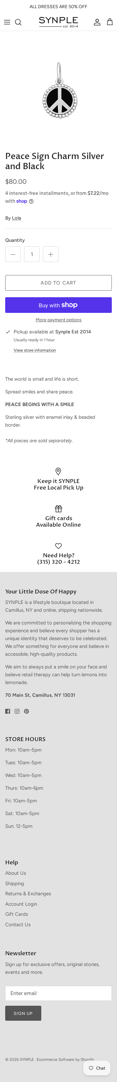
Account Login (21, 904)
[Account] (95, 22)
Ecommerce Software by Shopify (65, 1059)
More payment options (59, 320)
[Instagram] (17, 711)
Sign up (23, 1013)
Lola (16, 218)
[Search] (21, 22)
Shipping (14, 883)
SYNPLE (27, 1059)
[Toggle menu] (7, 22)
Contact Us (18, 925)
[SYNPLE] (58, 22)
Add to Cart (58, 283)
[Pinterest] (26, 711)
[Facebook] (7, 711)
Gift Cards (16, 914)
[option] (58, 89)
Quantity (15, 240)
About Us (15, 873)
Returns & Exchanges (28, 894)
